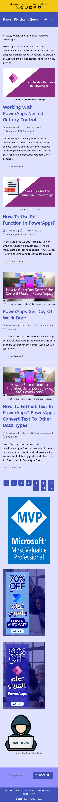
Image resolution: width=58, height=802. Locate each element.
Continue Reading (15, 166)
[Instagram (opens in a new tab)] (26, 7)
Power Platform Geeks (21, 19)
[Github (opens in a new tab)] (35, 7)
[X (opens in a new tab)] (18, 7)
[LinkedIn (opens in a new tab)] (30, 7)
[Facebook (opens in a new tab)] (22, 7)
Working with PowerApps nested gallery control (23, 114)
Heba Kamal (11, 127)
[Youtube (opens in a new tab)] (39, 7)
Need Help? (29, 794)
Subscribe (43, 775)
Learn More (28, 790)
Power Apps (11, 131)
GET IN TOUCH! (12, 790)
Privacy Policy (44, 790)
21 (43, 488)
